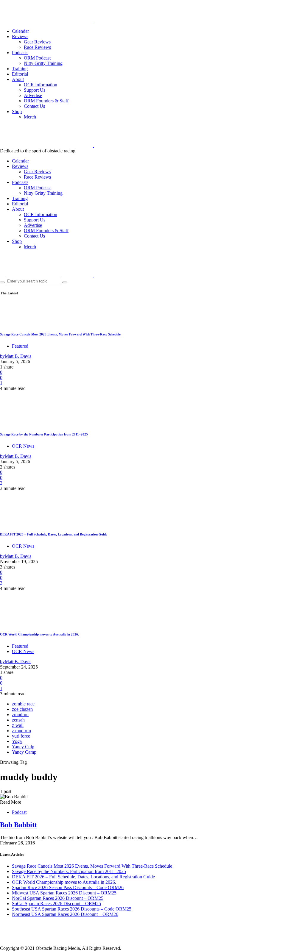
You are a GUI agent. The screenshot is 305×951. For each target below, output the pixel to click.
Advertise (33, 95)
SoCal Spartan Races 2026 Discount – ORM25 (56, 903)
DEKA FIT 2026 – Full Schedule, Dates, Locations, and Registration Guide (53, 534)
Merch (30, 116)
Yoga (17, 741)
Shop (17, 111)
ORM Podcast (37, 57)
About (18, 79)
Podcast (19, 812)
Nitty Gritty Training (43, 63)
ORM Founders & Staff (46, 100)
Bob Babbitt (18, 825)
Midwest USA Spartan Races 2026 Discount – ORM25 (64, 892)
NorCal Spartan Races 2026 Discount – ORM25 (57, 898)
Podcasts (20, 52)
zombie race (23, 703)
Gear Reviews (37, 41)
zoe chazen (22, 709)
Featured (20, 346)
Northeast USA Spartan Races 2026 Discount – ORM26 (65, 914)
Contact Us (34, 106)
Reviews (20, 36)
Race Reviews (37, 47)
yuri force (21, 735)
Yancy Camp (24, 752)
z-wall (18, 725)
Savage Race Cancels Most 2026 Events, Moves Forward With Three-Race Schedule (60, 334)
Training (20, 68)
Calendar (20, 31)
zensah (18, 719)
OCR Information (40, 84)
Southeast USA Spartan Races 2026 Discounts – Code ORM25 (71, 908)
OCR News (23, 446)
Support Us (34, 90)
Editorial (20, 73)
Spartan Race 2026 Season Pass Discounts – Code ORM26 (68, 887)
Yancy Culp (23, 746)
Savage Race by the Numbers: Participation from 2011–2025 (44, 434)
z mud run (21, 730)
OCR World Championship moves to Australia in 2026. (39, 634)
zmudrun (20, 714)
